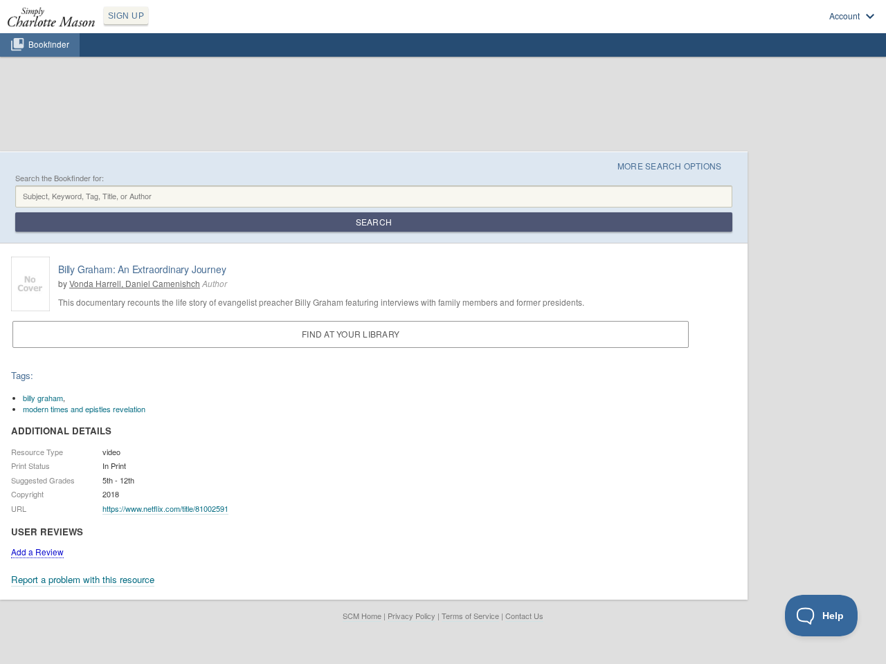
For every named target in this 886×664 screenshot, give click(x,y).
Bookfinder (48, 44)
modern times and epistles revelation (84, 408)
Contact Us (524, 615)
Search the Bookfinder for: (59, 178)
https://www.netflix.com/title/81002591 (165, 508)
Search (374, 222)
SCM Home (362, 615)
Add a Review (37, 551)
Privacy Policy (411, 615)
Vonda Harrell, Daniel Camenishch (134, 283)
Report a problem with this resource (82, 579)
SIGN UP (126, 16)
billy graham (43, 397)
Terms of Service (470, 615)
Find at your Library (350, 334)
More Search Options (669, 166)
